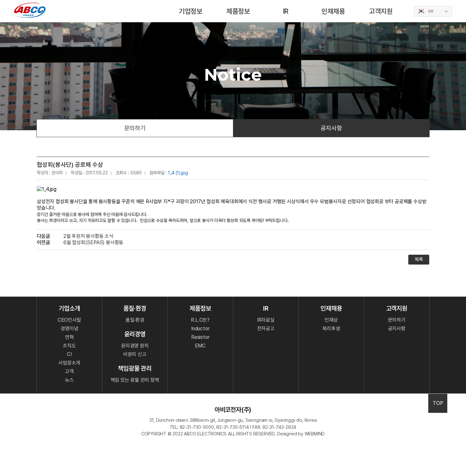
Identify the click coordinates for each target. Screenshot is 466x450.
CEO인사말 (69, 320)
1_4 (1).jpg (178, 172)
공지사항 (331, 128)
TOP (438, 403)
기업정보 (191, 11)
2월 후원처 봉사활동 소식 (88, 236)
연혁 (69, 337)
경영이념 (69, 329)
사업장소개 (69, 363)
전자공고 (266, 329)
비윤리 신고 (134, 354)
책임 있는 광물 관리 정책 (135, 380)
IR (286, 11)
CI (69, 354)
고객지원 (381, 11)
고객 (69, 371)
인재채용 (333, 11)
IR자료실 (266, 320)
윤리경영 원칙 (135, 346)
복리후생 (331, 329)
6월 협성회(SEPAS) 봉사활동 (93, 242)
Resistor (200, 337)
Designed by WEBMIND (301, 433)
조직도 (69, 346)
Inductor (200, 329)
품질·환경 (135, 320)
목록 (419, 259)
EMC (200, 346)
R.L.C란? (200, 320)
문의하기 (135, 128)
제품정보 (238, 11)
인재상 (331, 320)
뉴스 (69, 380)
